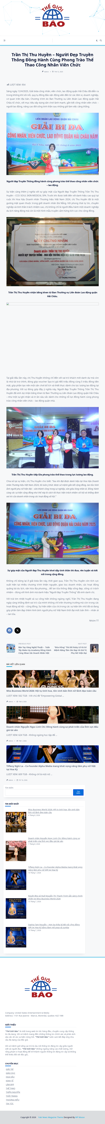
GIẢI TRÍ (9, 1069)
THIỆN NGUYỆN (13, 1092)
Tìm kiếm (9, 787)
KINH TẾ (9, 1080)
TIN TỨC (10, 1103)
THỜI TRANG (12, 1096)
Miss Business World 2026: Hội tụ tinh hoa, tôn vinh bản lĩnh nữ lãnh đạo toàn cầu (51, 690)
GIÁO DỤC (10, 1073)
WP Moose (80, 1117)
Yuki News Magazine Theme (50, 1117)
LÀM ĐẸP (10, 1084)
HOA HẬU (10, 1077)
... (63, 695)
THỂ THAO (10, 1088)
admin (46, 72)
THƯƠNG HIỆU (12, 1100)
